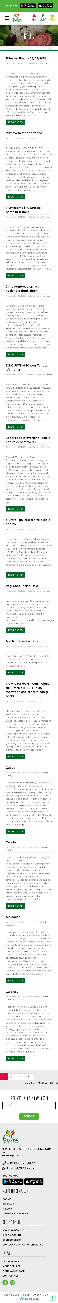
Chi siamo (8, 1204)
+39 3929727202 (20, 1168)
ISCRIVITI (29, 1116)
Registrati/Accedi (13, 1230)
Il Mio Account (11, 1235)
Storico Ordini (11, 1240)
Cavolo (11, 842)
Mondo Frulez (11, 1266)
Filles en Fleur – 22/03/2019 (26, 58)
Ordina (43, 19)
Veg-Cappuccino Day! (22, 586)
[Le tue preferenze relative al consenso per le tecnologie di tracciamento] (52, 1297)
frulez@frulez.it (14, 1155)
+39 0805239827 (20, 1163)
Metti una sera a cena (22, 641)
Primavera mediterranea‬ (24, 133)
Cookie (6, 1199)
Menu (34, 19)
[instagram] (12, 1282)
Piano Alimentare (13, 1271)
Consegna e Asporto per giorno (22, 1244)
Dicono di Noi (10, 1261)
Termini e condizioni (15, 1213)
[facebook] (5, 1282)
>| (28, 1076)
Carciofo (12, 992)
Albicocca (13, 917)
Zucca (10, 767)
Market (52, 19)
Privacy (7, 1208)
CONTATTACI (10, 1275)
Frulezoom (47, 63)
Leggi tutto (15, 122)
